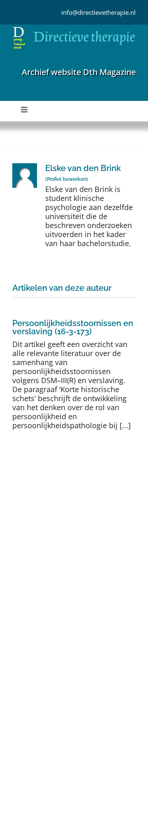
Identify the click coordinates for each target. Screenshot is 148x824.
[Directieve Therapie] (74, 28)
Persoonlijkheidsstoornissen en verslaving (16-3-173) (72, 327)
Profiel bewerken (66, 179)
